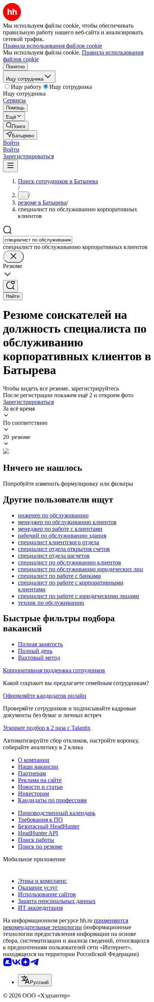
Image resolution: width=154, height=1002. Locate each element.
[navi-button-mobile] (10, 166)
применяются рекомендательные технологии (65, 923)
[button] (11, 143)
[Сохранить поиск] (10, 286)
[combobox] (37, 240)
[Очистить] (13, 256)
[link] (15, 125)
